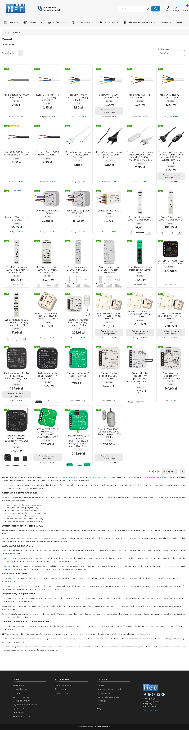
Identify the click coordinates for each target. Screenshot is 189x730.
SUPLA (12, 581)
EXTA (4, 550)
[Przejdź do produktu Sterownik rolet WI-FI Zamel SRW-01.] (78, 358)
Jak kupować (18, 685)
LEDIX (4, 639)
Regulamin (18, 712)
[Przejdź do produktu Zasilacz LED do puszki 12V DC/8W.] (47, 198)
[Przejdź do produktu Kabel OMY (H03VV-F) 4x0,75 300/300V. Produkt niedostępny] (109, 80)
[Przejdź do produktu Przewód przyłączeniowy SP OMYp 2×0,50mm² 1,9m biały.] (78, 137)
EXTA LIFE (6, 566)
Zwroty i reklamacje (21, 697)
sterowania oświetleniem (156, 477)
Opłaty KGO (18, 708)
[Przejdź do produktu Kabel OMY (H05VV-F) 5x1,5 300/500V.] (171, 80)
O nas (99, 705)
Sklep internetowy (93, 727)
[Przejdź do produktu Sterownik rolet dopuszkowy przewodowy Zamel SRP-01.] (171, 358)
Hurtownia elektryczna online (110, 689)
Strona (5, 53)
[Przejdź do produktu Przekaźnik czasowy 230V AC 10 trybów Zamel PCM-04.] (16, 252)
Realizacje (101, 701)
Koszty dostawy (20, 689)
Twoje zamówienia (63, 685)
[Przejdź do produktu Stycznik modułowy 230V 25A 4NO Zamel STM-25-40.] (109, 252)
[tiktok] (163, 695)
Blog (99, 708)
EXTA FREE (6, 558)
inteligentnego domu (98, 477)
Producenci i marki (105, 693)
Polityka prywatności (22, 716)
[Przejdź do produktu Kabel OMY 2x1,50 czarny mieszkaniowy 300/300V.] (16, 137)
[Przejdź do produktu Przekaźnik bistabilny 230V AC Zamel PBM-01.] (140, 202)
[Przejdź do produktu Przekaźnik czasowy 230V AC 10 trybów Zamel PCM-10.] (47, 252)
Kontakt (100, 685)
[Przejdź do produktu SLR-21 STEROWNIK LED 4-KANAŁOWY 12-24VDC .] (171, 249)
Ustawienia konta (62, 693)
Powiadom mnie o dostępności (109, 111)
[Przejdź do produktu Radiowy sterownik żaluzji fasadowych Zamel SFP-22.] (47, 358)
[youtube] (158, 695)
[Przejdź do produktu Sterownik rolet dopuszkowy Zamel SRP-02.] (109, 358)
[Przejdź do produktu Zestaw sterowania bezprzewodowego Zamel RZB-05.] (78, 305)
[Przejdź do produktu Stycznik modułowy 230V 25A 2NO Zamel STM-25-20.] (78, 252)
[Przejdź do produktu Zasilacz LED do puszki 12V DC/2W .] (16, 202)
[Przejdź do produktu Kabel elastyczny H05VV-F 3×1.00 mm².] (16, 80)
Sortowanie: (163, 49)
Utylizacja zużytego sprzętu (25, 705)
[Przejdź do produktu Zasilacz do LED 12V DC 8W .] (109, 198)
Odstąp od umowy (21, 701)
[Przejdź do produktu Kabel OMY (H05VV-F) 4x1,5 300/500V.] (140, 80)
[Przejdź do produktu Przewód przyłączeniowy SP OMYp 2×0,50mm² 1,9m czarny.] (109, 137)
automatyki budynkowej (66, 477)
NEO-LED (8, 32)
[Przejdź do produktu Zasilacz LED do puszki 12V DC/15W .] (78, 198)
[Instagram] (153, 695)
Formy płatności (20, 693)
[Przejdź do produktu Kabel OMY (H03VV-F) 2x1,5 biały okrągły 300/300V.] (47, 80)
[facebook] (145, 695)
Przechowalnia (61, 689)
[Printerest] (149, 695)
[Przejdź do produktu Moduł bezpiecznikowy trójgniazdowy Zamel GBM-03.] (140, 252)
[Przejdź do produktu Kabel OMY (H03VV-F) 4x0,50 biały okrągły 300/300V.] (78, 80)
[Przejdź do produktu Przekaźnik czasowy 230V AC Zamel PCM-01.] (171, 202)
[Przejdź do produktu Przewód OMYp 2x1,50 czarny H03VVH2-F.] (47, 137)
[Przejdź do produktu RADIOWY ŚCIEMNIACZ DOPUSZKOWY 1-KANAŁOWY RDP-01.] (47, 301)
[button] (155, 8)
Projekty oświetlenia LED (108, 697)
